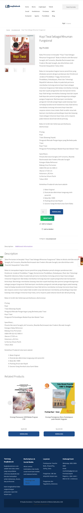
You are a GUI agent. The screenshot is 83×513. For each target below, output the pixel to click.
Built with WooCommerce (41, 504)
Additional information (24, 246)
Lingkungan (42, 7)
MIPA (53, 11)
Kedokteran (36, 11)
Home (27, 7)
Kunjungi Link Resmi (30, 481)
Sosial (27, 11)
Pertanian (46, 11)
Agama (37, 16)
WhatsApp (47, 218)
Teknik (51, 7)
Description (9, 246)
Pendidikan (45, 16)
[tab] (9, 246)
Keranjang (56, 212)
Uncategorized (15, 30)
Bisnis (34, 7)
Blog (53, 16)
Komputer (28, 16)
